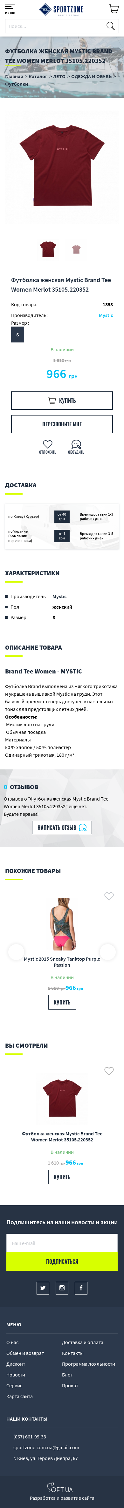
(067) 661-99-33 (29, 1436)
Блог (67, 1374)
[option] (62, 167)
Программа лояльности (88, 1364)
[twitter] (43, 1288)
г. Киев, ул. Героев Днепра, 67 (45, 1458)
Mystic (106, 315)
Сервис (14, 1385)
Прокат (70, 1385)
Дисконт (15, 1364)
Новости (15, 1374)
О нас (12, 1342)
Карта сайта (19, 1396)
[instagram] (62, 1288)
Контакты (73, 1353)
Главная (14, 76)
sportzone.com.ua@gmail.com (46, 1447)
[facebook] (81, 1288)
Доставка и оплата (82, 1342)
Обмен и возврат (25, 1353)
